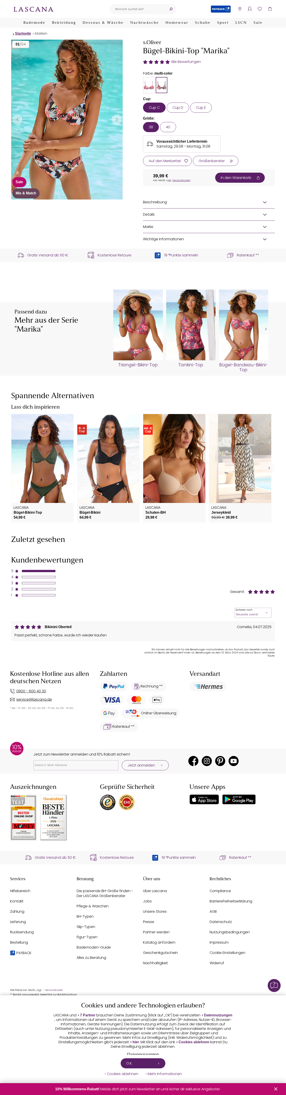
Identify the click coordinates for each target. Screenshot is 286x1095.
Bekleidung (64, 23)
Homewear (177, 23)
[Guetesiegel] (127, 802)
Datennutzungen (218, 1015)
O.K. (129, 1063)
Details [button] (149, 214)
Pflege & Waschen (93, 906)
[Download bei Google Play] (239, 799)
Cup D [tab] (177, 107)
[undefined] (265, 329)
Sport (223, 23)
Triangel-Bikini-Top (138, 365)
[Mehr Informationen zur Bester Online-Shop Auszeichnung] (23, 817)
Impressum (219, 942)
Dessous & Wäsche (103, 23)
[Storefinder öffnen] (240, 9)
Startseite (23, 33)
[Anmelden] (250, 9)
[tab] (149, 85)
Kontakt (16, 901)
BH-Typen (85, 916)
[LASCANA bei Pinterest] (220, 761)
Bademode (34, 23)
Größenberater (212, 160)
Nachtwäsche (144, 23)
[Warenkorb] (270, 9)
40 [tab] (168, 127)
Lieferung (18, 921)
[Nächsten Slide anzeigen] (117, 119)
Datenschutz (221, 921)
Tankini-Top (190, 365)
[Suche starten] (171, 9)
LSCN (241, 23)
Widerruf (217, 963)
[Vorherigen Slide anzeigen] (17, 119)
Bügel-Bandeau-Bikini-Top (243, 367)
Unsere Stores (155, 911)
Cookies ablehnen (194, 1042)
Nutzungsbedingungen (230, 932)
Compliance (220, 890)
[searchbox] (137, 9)
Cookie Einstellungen (227, 952)
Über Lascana (155, 890)
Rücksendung (22, 932)
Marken (41, 33)
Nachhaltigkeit (155, 963)
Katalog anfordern (159, 942)
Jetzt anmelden (141, 765)
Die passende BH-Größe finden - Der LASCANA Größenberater (105, 893)
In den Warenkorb (236, 177)
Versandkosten (181, 180)
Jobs (147, 901)
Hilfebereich (20, 890)
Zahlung (17, 911)
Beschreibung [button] (155, 202)
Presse (148, 921)
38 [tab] (151, 127)
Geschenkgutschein (160, 952)
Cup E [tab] (201, 107)
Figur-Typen (87, 937)
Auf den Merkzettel (165, 160)
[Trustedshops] (108, 802)
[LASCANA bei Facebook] (193, 761)
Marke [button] (148, 226)
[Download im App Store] (204, 799)
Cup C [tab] (154, 107)
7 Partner (87, 1015)
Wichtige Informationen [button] (163, 239)
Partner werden (156, 932)
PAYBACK (24, 952)
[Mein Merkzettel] (260, 9)
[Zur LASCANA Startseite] (33, 9)
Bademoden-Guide (94, 947)
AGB (213, 911)
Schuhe (202, 23)
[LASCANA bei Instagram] (207, 761)
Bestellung (19, 942)
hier (135, 1042)
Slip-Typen (86, 926)
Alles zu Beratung (91, 957)
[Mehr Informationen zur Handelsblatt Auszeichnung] (53, 818)
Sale (258, 23)
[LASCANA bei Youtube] (234, 761)
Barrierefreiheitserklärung (231, 901)
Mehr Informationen (165, 1074)
